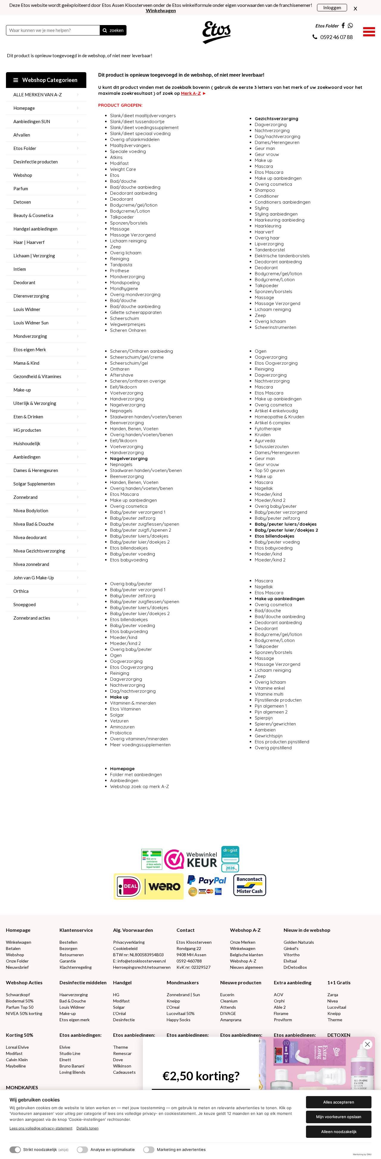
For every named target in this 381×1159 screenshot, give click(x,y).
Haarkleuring (268, 226)
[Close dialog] (367, 1044)
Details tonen (87, 1128)
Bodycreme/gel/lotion (133, 205)
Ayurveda (265, 440)
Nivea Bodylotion (30, 510)
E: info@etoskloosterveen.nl (139, 960)
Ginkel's (291, 948)
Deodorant (24, 282)
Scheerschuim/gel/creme (137, 357)
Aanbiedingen (26, 456)
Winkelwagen (18, 942)
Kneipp (173, 1000)
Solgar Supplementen (34, 483)
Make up (263, 160)
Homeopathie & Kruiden (279, 417)
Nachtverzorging (272, 130)
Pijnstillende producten (278, 700)
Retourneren (72, 954)
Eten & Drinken (28, 416)
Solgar (117, 715)
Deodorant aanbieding (133, 193)
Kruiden (263, 434)
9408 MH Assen (191, 954)
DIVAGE (228, 1013)
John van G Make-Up (33, 577)
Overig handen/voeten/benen (141, 434)
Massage (119, 229)
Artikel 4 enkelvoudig (276, 411)
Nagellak (264, 488)
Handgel (122, 982)
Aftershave (121, 375)
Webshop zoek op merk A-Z (139, 786)
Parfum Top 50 (19, 1007)
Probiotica (121, 733)
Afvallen (21, 134)
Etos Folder (24, 148)
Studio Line (70, 1053)
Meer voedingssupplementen (140, 745)
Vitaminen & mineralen (133, 703)
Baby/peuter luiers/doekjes (139, 536)
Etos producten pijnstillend (282, 742)
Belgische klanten (246, 954)
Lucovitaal (336, 1007)
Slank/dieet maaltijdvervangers (143, 115)
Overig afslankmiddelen (135, 139)
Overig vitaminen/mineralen (139, 739)
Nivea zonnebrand (31, 564)
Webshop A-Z (245, 930)
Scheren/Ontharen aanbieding (141, 351)
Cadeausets (124, 1072)
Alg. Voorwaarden (133, 930)
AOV (278, 994)
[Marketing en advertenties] (148, 1149)
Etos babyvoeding (129, 560)
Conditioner (267, 196)
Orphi (279, 1000)
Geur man (265, 148)
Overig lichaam (125, 253)
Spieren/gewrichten (275, 724)
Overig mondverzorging (135, 294)
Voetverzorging (126, 393)
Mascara (264, 166)
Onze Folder (17, 960)
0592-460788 (189, 960)
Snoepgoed (24, 604)
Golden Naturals (299, 942)
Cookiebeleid (125, 948)
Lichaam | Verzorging (34, 255)
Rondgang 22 (189, 948)
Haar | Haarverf (29, 242)
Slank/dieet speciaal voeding (140, 133)
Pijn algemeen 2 (271, 712)
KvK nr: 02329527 (193, 967)
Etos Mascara (269, 172)
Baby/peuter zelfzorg (132, 518)
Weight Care (123, 169)
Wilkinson (122, 1065)
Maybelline (16, 1065)
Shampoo (265, 190)
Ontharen (119, 369)
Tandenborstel (270, 250)
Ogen (260, 351)
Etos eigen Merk (29, 349)
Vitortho (292, 954)
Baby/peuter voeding (132, 554)
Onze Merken (242, 942)
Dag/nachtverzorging (277, 136)
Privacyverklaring (129, 942)
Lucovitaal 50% (181, 1013)
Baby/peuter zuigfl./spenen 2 (140, 530)
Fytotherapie (268, 428)
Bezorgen (68, 948)
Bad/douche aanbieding (135, 187)
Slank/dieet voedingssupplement (144, 127)
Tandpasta (121, 264)
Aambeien (265, 730)
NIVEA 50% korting (24, 1013)
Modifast (119, 163)
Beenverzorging (127, 422)
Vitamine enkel (270, 688)
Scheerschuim (124, 318)
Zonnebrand (25, 497)
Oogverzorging (271, 357)
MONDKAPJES (22, 1087)
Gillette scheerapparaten (136, 312)
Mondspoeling (125, 282)
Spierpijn (264, 718)
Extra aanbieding (292, 982)
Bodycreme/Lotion (130, 211)
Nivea (332, 1000)
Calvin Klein (17, 1059)
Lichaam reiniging (128, 241)
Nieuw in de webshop (307, 930)
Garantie (68, 960)
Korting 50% (19, 1035)
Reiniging (119, 258)
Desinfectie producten (35, 161)
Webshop (22, 175)
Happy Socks (178, 1019)
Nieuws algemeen (246, 967)
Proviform (283, 1019)
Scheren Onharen (128, 330)
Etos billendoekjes (129, 548)
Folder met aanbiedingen (136, 774)
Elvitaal (290, 960)
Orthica (21, 591)
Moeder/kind (268, 494)
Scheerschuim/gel (129, 363)
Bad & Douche (73, 1000)
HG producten (27, 430)
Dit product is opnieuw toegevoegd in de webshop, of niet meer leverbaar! (79, 55)
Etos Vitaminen (125, 709)
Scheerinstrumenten (275, 327)
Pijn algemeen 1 (271, 706)
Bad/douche (123, 181)
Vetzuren (119, 721)
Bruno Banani (72, 1065)
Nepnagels (121, 411)
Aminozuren (122, 727)
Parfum (20, 188)
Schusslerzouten (272, 446)
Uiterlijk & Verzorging (34, 403)
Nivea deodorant (30, 537)
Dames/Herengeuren (277, 142)
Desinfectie (124, 1019)
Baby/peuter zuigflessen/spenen (144, 524)
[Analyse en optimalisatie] (82, 1149)
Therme (334, 1019)
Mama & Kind (26, 363)
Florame (281, 1013)
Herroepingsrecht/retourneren (142, 967)
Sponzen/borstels (129, 223)
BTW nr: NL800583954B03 (138, 954)
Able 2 (280, 1007)
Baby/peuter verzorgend (281, 512)
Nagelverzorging (127, 405)
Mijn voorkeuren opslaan (338, 1116)
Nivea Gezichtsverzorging (39, 550)
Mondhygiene (124, 288)
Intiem (19, 269)
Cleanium (229, 1000)
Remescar (122, 1053)
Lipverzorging (269, 244)
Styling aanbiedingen (276, 214)
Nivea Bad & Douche (33, 524)
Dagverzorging (271, 124)
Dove (118, 1059)
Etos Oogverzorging (276, 363)
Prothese (119, 270)
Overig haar (267, 238)
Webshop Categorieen (49, 80)
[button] (369, 31)
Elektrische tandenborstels (282, 256)
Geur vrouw (267, 154)
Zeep (115, 247)
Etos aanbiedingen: (81, 1035)
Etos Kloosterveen (194, 942)
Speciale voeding (128, 151)
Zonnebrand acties (31, 617)
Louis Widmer (26, 309)
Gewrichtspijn (268, 736)
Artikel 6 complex (272, 422)
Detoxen (22, 202)
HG (116, 994)
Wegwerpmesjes (128, 324)
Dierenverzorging (31, 295)
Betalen (13, 948)
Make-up (22, 389)
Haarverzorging (74, 994)
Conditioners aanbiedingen (282, 202)
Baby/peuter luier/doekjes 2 (140, 542)
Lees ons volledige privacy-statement (41, 1128)
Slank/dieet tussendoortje (137, 121)
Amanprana (230, 1019)
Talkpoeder (122, 217)
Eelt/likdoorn (123, 387)
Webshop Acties (24, 982)
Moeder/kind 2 (270, 500)
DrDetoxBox (295, 967)
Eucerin (227, 994)
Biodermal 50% (20, 1000)
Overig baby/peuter (276, 506)
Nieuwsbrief (17, 967)
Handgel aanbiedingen (35, 228)
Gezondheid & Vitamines (37, 376)
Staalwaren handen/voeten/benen (146, 417)
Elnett (65, 1059)
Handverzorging (127, 399)
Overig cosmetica (273, 184)
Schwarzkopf (18, 994)
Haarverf (265, 232)
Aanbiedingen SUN (31, 121)
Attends (228, 1007)
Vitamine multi (269, 694)
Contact (186, 930)
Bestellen (68, 942)
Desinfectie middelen (83, 982)
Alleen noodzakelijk (339, 1131)
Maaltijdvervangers (130, 145)
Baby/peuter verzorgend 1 (138, 512)
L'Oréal (119, 1013)
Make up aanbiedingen (278, 178)
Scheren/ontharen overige (138, 381)
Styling (261, 208)
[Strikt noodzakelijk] (15, 1149)
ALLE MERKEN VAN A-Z (37, 94)
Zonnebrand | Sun (183, 994)
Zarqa (332, 994)
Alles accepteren (338, 1102)
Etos (114, 175)
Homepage (24, 108)
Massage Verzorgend (133, 235)
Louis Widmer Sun (31, 322)
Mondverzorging (30, 336)
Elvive (65, 1047)
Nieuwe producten (240, 982)
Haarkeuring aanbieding (280, 220)
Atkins (116, 157)
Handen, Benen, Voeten (134, 428)
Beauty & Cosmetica (33, 215)
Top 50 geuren (270, 470)
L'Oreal (173, 1007)
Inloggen (332, 7)
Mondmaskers (183, 982)
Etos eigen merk (75, 1019)
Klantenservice (76, 930)
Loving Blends (72, 1072)
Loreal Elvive (17, 1047)
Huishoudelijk (26, 443)
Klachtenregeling (76, 967)
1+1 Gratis (339, 982)
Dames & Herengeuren (35, 470)
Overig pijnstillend (273, 748)
